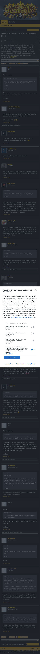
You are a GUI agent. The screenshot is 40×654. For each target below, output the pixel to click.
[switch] (32, 327)
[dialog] (20, 327)
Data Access (20, 364)
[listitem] (20, 323)
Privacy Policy (31, 364)
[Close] (36, 290)
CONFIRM (11, 357)
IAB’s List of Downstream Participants (22, 317)
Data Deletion (9, 364)
